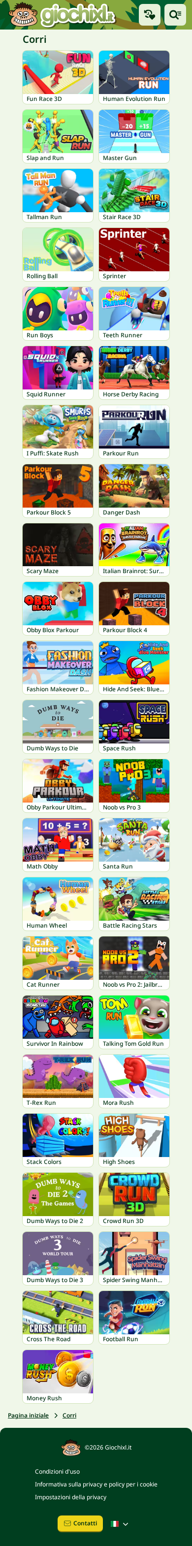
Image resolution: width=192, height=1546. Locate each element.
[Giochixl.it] (62, 15)
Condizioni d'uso (57, 1471)
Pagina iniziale (28, 1415)
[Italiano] (120, 1523)
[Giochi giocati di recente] (149, 15)
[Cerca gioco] (175, 15)
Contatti (85, 1523)
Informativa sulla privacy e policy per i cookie (96, 1484)
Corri (69, 1415)
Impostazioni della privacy (70, 1497)
